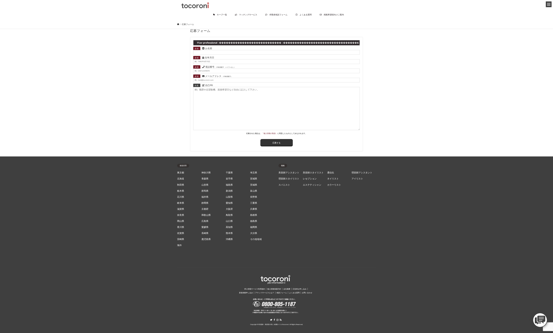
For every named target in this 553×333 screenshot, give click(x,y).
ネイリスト (333, 178)
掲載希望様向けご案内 (333, 14)
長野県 (253, 197)
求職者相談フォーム (277, 14)
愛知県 (229, 203)
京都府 (204, 209)
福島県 (229, 184)
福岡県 (253, 227)
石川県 (180, 197)
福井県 (204, 197)
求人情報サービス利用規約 (254, 289)
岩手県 (229, 178)
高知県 (229, 227)
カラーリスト (334, 184)
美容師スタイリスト (313, 172)
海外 (179, 245)
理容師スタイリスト (289, 178)
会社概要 (286, 289)
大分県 (253, 233)
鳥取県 (229, 215)
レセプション (310, 178)
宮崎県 (180, 239)
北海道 (180, 178)
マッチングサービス (247, 14)
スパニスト (284, 184)
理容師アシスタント (362, 172)
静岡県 (204, 203)
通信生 (330, 172)
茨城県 (253, 184)
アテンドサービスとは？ (264, 293)
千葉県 (229, 172)
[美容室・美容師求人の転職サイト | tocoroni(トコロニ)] (195, 4)
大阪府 (229, 209)
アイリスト (357, 178)
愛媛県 (204, 227)
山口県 (229, 221)
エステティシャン (312, 184)
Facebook (274, 320)
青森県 (204, 178)
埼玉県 (253, 172)
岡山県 (180, 221)
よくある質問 (305, 14)
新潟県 (229, 191)
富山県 (253, 191)
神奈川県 (206, 172)
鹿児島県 (206, 239)
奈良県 (180, 215)
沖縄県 (229, 239)
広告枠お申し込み (299, 289)
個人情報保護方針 (274, 289)
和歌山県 (206, 215)
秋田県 (180, 184)
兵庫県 (253, 209)
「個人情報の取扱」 (269, 133)
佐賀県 (180, 233)
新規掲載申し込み (246, 293)
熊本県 (229, 233)
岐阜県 (180, 203)
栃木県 (180, 191)
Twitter (271, 320)
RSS (281, 320)
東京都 (180, 172)
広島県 (204, 221)
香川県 (180, 227)
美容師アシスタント (289, 172)
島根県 (253, 215)
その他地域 (256, 239)
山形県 (204, 184)
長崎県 (204, 233)
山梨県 (229, 197)
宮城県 (253, 178)
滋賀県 (180, 209)
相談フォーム (281, 293)
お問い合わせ (307, 293)
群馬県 (204, 191)
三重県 (253, 203)
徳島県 (253, 221)
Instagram (277, 320)
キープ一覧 (221, 14)
